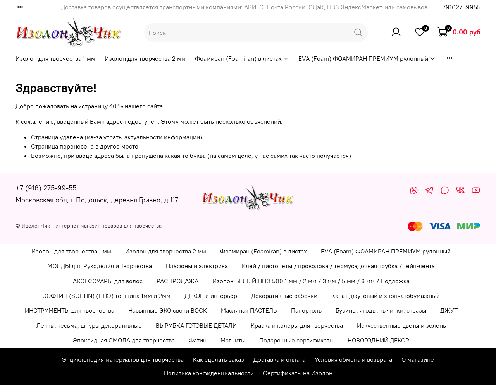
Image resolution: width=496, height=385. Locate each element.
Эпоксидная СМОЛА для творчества (124, 340)
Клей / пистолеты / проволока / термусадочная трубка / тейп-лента (338, 266)
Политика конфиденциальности (209, 373)
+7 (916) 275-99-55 (46, 187)
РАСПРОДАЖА (177, 281)
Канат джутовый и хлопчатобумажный (385, 295)
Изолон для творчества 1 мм (55, 58)
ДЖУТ (449, 310)
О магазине (417, 359)
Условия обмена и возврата (353, 359)
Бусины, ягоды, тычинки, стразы (381, 310)
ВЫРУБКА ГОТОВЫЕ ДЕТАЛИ (196, 325)
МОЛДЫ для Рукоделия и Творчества (99, 266)
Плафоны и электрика (197, 266)
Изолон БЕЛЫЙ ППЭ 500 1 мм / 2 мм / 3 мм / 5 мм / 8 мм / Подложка (311, 281)
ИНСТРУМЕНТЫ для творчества (69, 310)
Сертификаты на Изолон (297, 373)
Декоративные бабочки (284, 295)
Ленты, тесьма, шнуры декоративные (89, 325)
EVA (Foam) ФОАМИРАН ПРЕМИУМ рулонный (363, 58)
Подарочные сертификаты (296, 340)
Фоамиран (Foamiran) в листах (238, 58)
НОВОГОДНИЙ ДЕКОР (378, 340)
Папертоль (306, 310)
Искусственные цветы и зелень (401, 325)
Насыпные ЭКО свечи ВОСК (167, 310)
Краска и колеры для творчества (297, 325)
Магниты (232, 340)
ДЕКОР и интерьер (210, 295)
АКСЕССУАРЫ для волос (108, 281)
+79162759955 (459, 7)
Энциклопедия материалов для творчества (123, 359)
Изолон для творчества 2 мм (145, 58)
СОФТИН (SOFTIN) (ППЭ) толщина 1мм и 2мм (106, 295)
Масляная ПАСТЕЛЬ (249, 310)
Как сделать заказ (218, 359)
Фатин (198, 340)
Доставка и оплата (279, 359)
